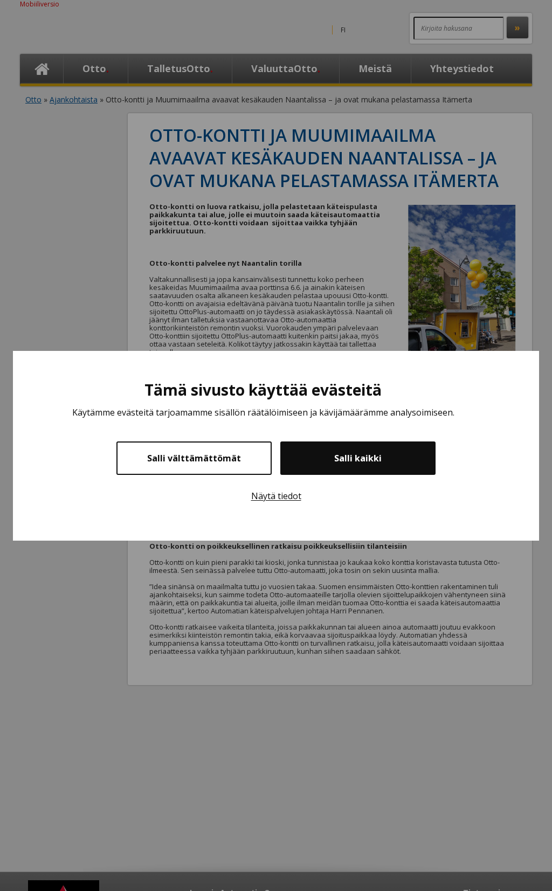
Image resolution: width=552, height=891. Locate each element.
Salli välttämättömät (194, 458)
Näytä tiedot (276, 496)
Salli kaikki (358, 458)
